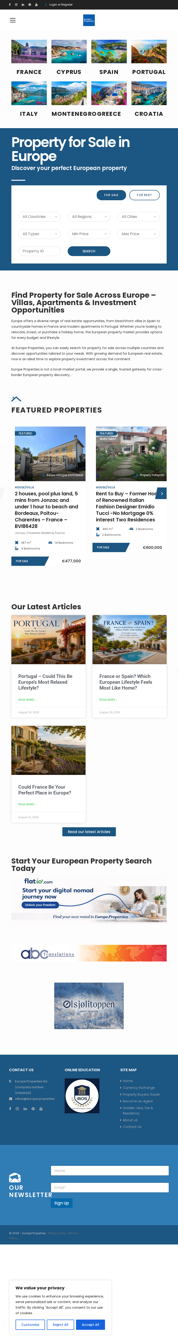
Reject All (60, 1324)
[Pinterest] (30, 4)
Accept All (90, 1324)
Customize (30, 1324)
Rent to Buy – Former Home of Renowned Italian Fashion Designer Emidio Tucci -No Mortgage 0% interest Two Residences (48, 506)
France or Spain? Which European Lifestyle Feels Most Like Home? (125, 682)
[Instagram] (16, 4)
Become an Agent (138, 1101)
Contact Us (132, 1126)
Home (128, 1081)
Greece (109, 114)
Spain (109, 72)
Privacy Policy (57, 1233)
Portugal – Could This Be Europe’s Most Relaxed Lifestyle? (45, 682)
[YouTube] (36, 4)
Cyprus (69, 72)
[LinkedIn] (23, 4)
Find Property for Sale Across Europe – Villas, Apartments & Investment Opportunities (83, 302)
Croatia (149, 114)
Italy (29, 114)
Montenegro (74, 114)
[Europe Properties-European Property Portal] (89, 20)
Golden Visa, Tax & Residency (138, 1111)
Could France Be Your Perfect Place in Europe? (44, 790)
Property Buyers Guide (141, 1094)
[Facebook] (10, 4)
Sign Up (61, 1203)
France (29, 72)
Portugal (149, 72)
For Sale (111, 195)
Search (89, 251)
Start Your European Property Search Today (81, 865)
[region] (60, 1307)
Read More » (27, 699)
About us (130, 1120)
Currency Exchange (139, 1087)
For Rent (144, 195)
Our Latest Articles (46, 606)
